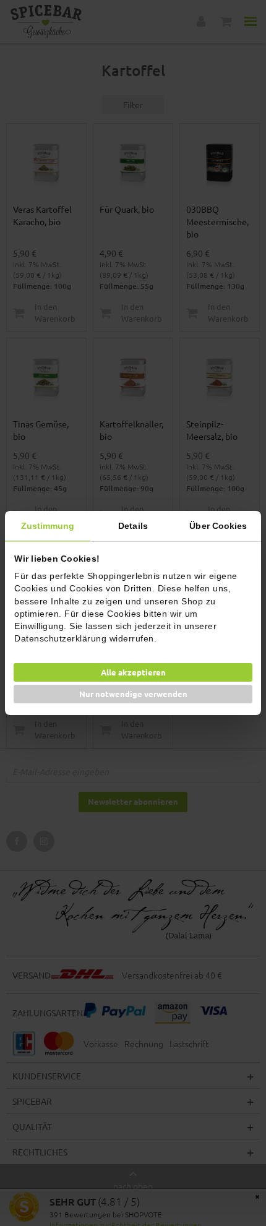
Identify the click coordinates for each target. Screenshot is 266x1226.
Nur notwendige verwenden (133, 693)
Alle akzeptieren (133, 672)
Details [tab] (133, 526)
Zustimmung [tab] (48, 526)
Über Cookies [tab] (218, 526)
